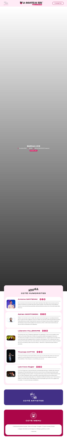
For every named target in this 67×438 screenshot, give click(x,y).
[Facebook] (40, 299)
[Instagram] (42, 299)
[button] (33, 150)
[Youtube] (44, 299)
